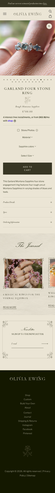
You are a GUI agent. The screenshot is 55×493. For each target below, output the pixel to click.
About (28, 407)
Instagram (27, 425)
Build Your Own (27, 403)
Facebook (27, 429)
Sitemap (31, 475)
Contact (27, 412)
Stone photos (28, 130)
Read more (9, 307)
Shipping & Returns (27, 421)
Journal (27, 416)
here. (45, 3)
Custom (27, 399)
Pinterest (27, 433)
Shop (27, 395)
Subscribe (44, 344)
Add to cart (27, 168)
